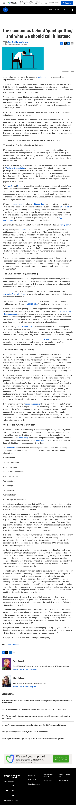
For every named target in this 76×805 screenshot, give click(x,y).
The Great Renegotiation (15, 168)
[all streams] (73, 10)
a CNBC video (32, 304)
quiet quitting (43, 77)
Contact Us (31, 775)
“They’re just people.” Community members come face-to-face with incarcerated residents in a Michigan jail (36, 717)
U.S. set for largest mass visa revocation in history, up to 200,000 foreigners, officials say (34, 725)
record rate (65, 207)
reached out (12, 448)
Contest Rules (48, 780)
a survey (21, 229)
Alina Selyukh (23, 42)
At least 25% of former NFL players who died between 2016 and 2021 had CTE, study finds (34, 709)
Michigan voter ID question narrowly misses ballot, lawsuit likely (25, 732)
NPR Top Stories (13, 644)
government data (19, 204)
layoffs (10, 186)
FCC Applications (64, 780)
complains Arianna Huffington (15, 294)
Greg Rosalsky (13, 42)
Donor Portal (54, 3)
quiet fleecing (41, 440)
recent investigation (33, 404)
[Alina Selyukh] (6, 681)
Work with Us (32, 779)
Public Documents (34, 784)
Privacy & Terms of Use (64, 775)
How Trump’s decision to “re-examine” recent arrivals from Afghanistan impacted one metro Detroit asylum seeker (37, 701)
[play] (5, 10)
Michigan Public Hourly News (48, 775)
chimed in (46, 339)
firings (19, 186)
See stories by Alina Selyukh (24, 686)
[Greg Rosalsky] (6, 664)
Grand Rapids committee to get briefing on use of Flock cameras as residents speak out (33, 738)
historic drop (39, 204)
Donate (68, 3)
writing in (25, 327)
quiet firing (23, 438)
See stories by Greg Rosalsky (25, 669)
